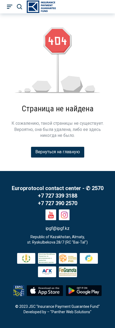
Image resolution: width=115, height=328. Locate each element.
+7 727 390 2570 (57, 203)
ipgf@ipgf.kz (57, 228)
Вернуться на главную (57, 151)
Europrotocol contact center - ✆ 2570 (57, 188)
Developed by (35, 312)
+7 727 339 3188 (57, 195)
